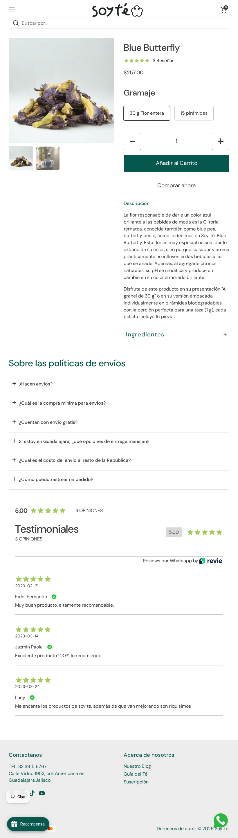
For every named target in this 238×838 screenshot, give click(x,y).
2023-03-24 (27, 686)
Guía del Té (135, 774)
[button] (223, 10)
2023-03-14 (27, 636)
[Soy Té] (117, 10)
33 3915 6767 (32, 766)
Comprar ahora (176, 185)
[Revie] (210, 560)
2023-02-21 (26, 585)
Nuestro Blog (137, 766)
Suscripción (136, 782)
